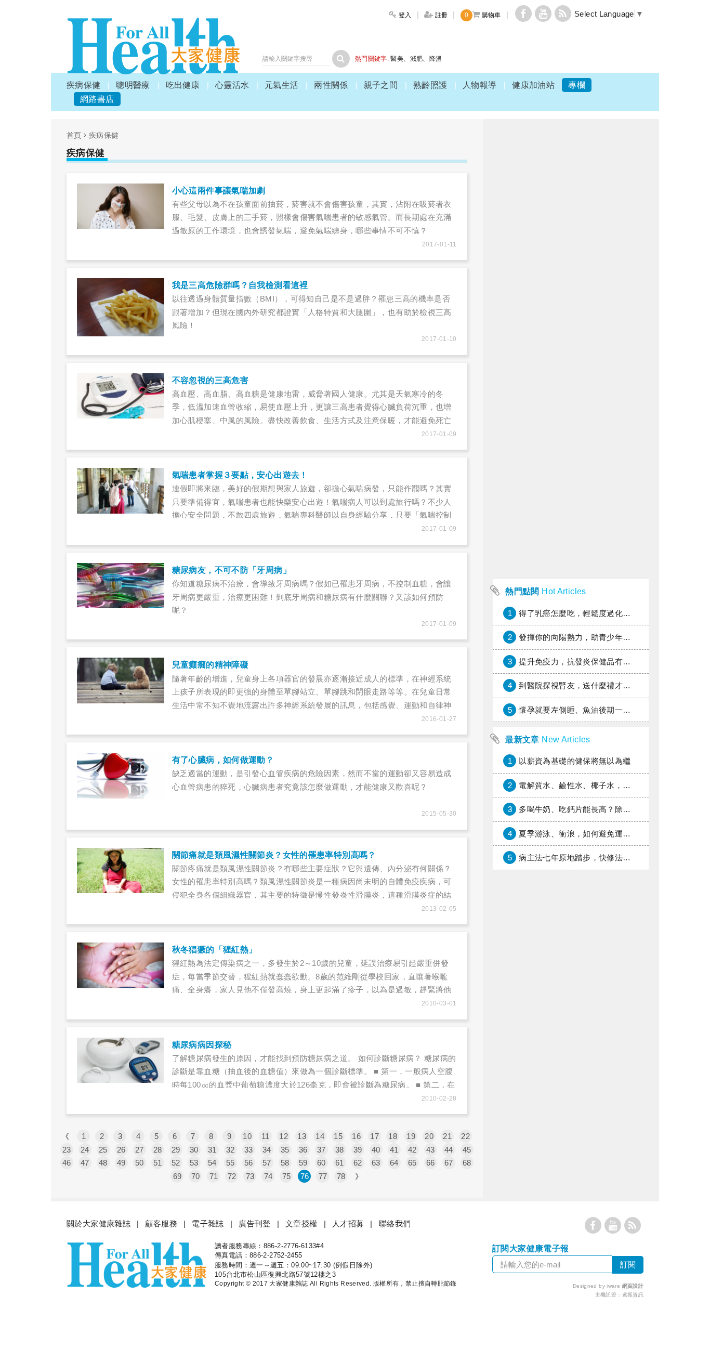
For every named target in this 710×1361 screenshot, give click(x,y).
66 (430, 1162)
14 (319, 1136)
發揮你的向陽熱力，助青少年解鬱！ (583, 637)
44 (448, 1149)
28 (157, 1149)
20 (429, 1136)
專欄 (576, 85)
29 (176, 1149)
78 (341, 1176)
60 (321, 1162)
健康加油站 (533, 85)
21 (447, 1136)
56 (248, 1162)
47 (85, 1162)
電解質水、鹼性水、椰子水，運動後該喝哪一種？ (606, 785)
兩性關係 (331, 85)
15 (338, 1136)
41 (394, 1149)
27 (139, 1149)
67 (448, 1162)
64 (394, 1162)
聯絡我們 (395, 1223)
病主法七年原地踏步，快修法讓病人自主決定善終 (606, 857)
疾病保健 (84, 85)
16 (356, 1136)
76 (304, 1176)
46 (66, 1162)
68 (467, 1162)
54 (212, 1162)
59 (303, 1162)
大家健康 (153, 46)
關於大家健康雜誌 (98, 1223)
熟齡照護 (430, 85)
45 (467, 1149)
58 (285, 1162)
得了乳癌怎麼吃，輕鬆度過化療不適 (583, 613)
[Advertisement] (571, 418)
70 (195, 1176)
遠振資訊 (633, 1295)
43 (430, 1149)
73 (250, 1176)
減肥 (416, 58)
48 (103, 1162)
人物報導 (480, 85)
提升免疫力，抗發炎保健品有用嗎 (579, 661)
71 (213, 1176)
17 (374, 1136)
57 (266, 1162)
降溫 (435, 58)
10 (247, 1136)
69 (177, 1176)
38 (339, 1149)
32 (230, 1149)
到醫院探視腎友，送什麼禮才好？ (579, 685)
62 (357, 1162)
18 (392, 1136)
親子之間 (381, 85)
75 (286, 1176)
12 (283, 1136)
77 (323, 1176)
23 (66, 1149)
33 (248, 1149)
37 (321, 1149)
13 (301, 1136)
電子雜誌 (208, 1223)
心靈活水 (232, 85)
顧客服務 (161, 1223)
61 (339, 1162)
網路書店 (97, 99)
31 (212, 1149)
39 (357, 1149)
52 (176, 1162)
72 (232, 1176)
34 (266, 1149)
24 (85, 1149)
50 (139, 1162)
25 (103, 1149)
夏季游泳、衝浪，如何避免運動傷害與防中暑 (599, 833)
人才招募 (348, 1223)
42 (412, 1149)
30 (194, 1149)
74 (268, 1176)
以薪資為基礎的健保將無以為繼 (574, 760)
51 (157, 1162)
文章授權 (301, 1223)
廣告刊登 (255, 1223)
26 (121, 1149)
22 (465, 1136)
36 (303, 1149)
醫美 (396, 58)
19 (410, 1136)
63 (376, 1162)
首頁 (74, 135)
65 (412, 1162)
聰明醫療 (133, 85)
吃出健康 (183, 85)
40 (376, 1149)
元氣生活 (282, 85)
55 (230, 1162)
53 (194, 1162)
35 (285, 1149)
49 (121, 1162)
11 (265, 1136)
